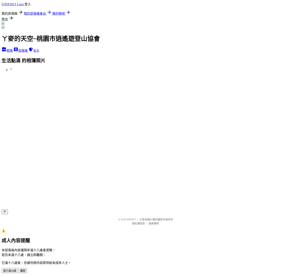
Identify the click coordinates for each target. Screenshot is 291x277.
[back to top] (5, 211)
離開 (22, 270)
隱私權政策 (138, 223)
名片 (36, 50)
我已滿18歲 (9, 270)
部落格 (23, 50)
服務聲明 (154, 223)
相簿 (9, 50)
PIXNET (131, 219)
